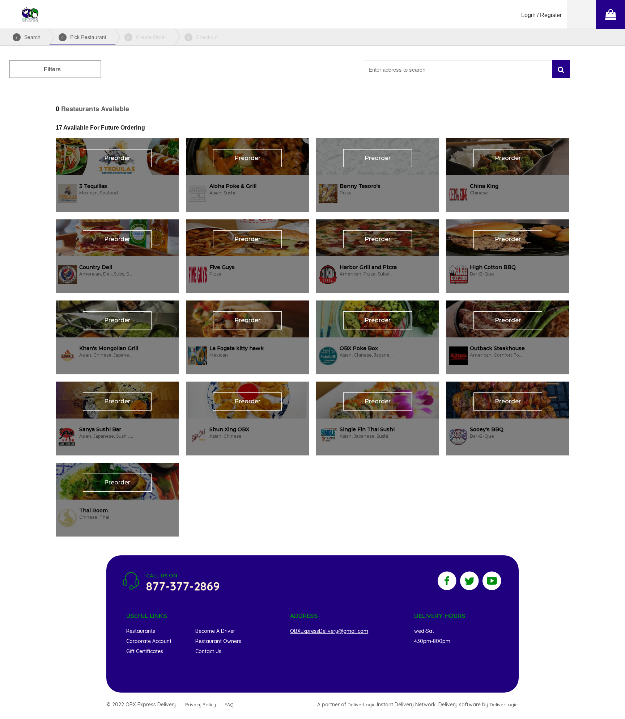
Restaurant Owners (218, 641)
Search (28, 37)
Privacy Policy (200, 704)
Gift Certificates (144, 651)
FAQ (229, 704)
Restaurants (140, 631)
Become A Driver (215, 631)
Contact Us (208, 651)
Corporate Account (148, 641)
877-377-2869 (183, 586)
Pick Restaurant (83, 37)
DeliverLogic (361, 704)
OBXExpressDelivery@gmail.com (329, 631)
